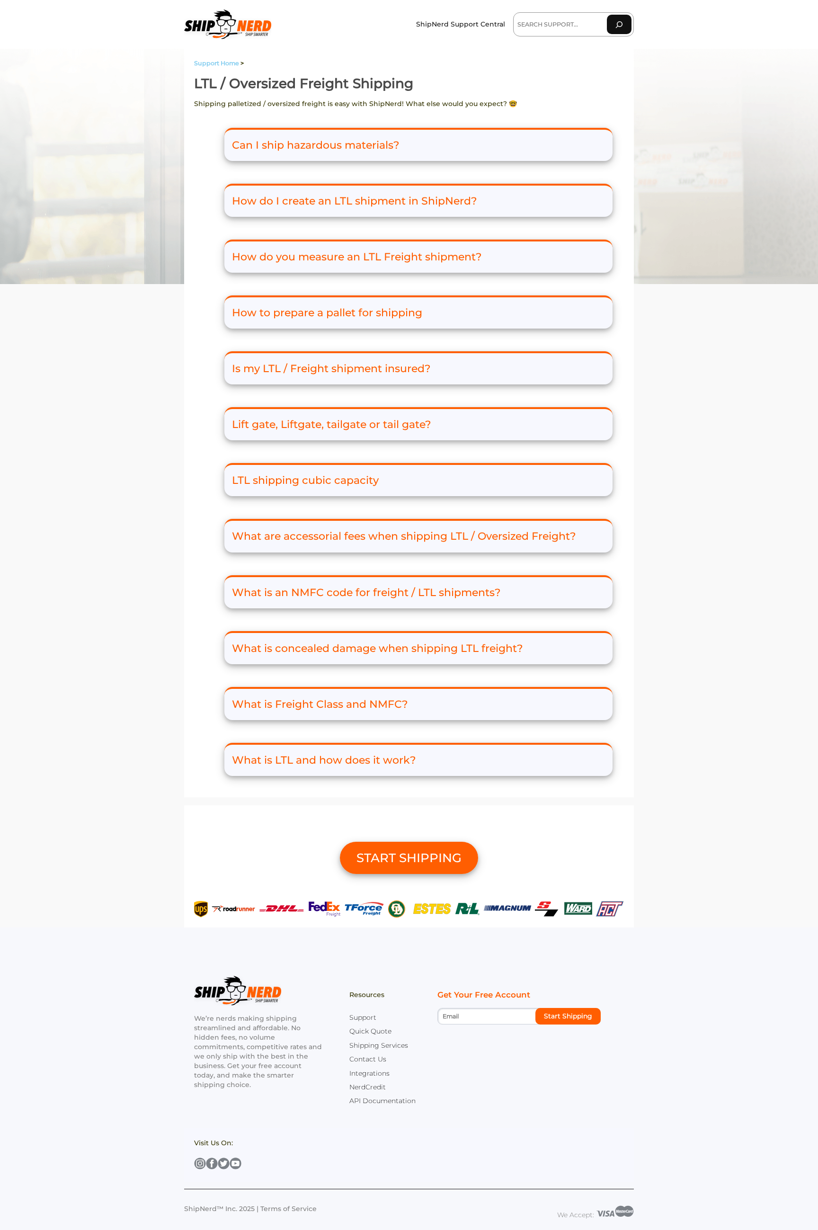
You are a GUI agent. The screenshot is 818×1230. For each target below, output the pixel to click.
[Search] (619, 24)
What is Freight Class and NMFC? (320, 704)
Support (362, 1017)
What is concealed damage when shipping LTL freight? (377, 648)
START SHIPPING (409, 857)
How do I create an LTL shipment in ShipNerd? (354, 201)
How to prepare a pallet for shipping (327, 312)
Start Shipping (568, 1016)
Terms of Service (288, 1208)
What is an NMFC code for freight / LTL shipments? (366, 592)
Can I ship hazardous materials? (316, 145)
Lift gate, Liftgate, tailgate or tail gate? (331, 424)
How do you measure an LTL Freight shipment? (357, 256)
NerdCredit (367, 1087)
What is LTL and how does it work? (324, 760)
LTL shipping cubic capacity (305, 480)
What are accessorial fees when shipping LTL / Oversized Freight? (404, 536)
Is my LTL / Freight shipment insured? (331, 368)
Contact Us (367, 1059)
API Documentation (382, 1100)
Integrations (369, 1073)
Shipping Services (378, 1045)
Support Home (216, 63)
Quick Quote (370, 1031)
